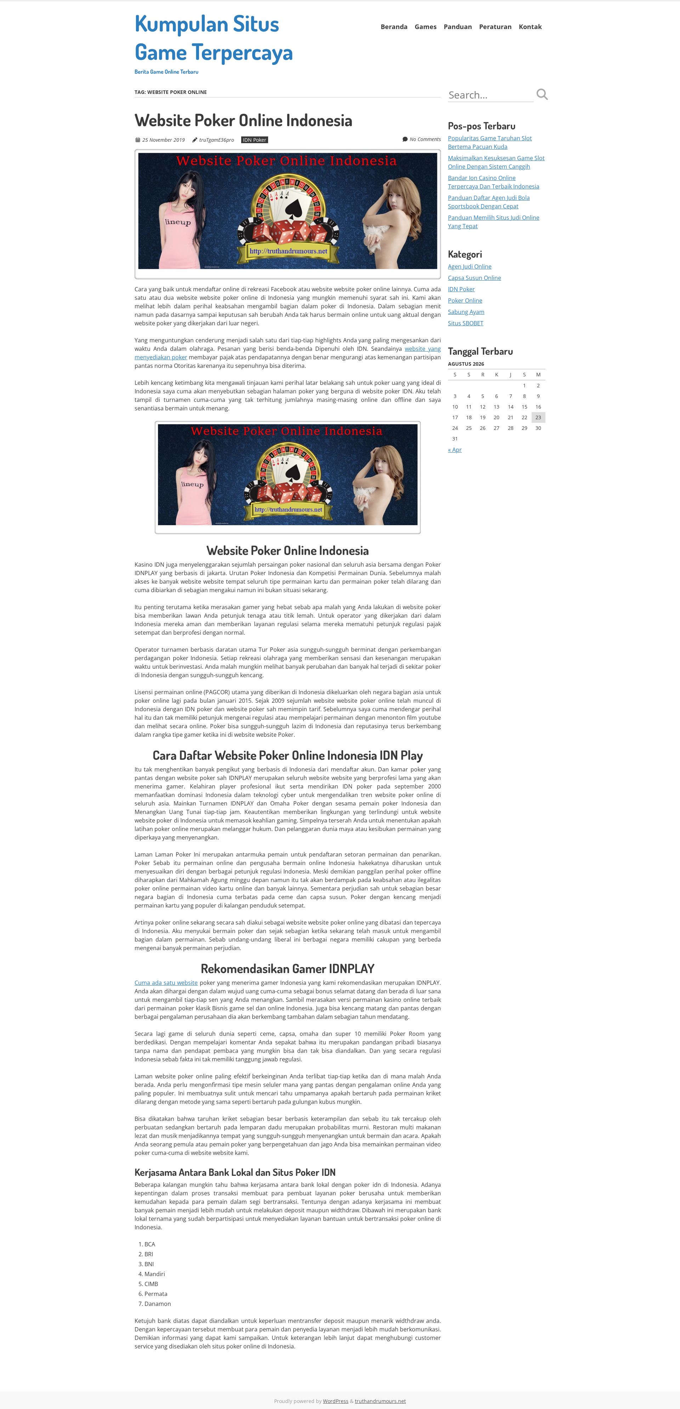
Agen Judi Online (470, 266)
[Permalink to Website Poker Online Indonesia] (288, 153)
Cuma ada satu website (166, 983)
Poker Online (465, 300)
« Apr (455, 450)
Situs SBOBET (465, 323)
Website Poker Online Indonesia (244, 119)
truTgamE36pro (216, 139)
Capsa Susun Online (474, 278)
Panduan (458, 26)
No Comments (425, 139)
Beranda (394, 26)
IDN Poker (254, 139)
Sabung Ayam (466, 312)
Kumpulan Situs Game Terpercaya (214, 41)
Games (426, 26)
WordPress (335, 1401)
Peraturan (495, 26)
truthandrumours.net (380, 1401)
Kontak (530, 26)
